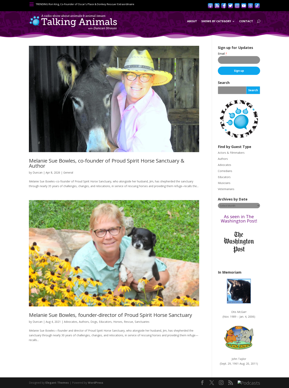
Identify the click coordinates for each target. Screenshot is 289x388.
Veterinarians (226, 189)
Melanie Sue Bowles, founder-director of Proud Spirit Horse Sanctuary (110, 314)
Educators (105, 322)
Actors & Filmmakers (231, 152)
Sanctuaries (142, 322)
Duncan (37, 172)
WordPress (95, 382)
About (192, 21)
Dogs (93, 322)
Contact (246, 21)
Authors (84, 322)
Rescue (128, 322)
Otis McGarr (239, 312)
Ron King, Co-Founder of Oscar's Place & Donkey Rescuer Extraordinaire (91, 4)
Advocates (70, 322)
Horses (117, 322)
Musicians (224, 183)
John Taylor (239, 359)
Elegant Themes (57, 382)
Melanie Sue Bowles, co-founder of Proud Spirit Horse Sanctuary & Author (106, 163)
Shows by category (216, 21)
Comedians (225, 171)
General (68, 172)
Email (222, 53)
